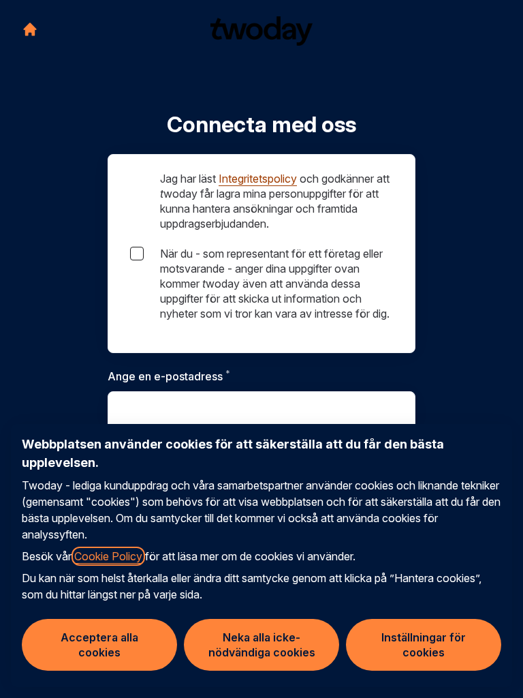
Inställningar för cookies (423, 645)
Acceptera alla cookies (99, 645)
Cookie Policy (108, 556)
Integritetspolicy (258, 178)
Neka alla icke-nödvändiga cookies (261, 645)
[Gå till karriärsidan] (30, 29)
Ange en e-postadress (202, 376)
